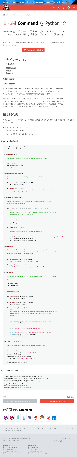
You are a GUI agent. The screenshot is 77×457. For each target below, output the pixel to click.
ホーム (5, 428)
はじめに (11, 64)
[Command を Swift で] (48, 418)
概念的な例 (12, 68)
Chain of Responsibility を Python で (21, 401)
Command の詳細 (33, 50)
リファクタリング (15, 428)
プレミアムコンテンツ (43, 428)
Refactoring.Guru (17, 438)
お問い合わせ (16, 430)
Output (10, 73)
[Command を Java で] (24, 418)
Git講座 (55, 428)
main (9, 71)
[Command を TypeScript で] (54, 418)
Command (23, 15)
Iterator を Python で (56, 401)
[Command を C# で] (6, 418)
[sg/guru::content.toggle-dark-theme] (64, 7)
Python (29, 15)
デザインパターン (12, 15)
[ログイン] (59, 7)
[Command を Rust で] (42, 418)
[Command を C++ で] (12, 418)
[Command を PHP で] (30, 418)
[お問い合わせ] (53, 7)
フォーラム (7, 430)
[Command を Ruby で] (36, 418)
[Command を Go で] (18, 418)
